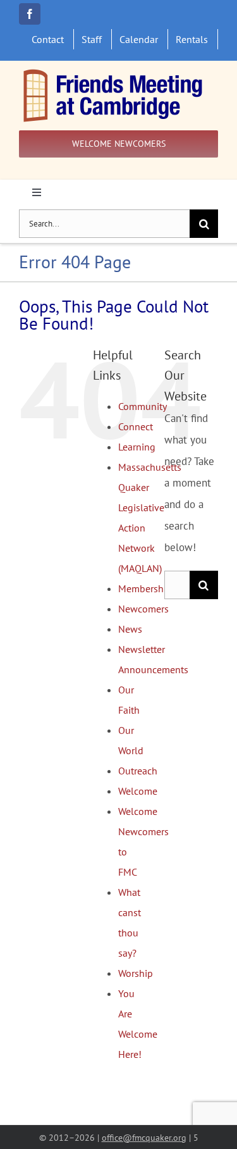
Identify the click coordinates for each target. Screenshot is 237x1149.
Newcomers (143, 608)
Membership (145, 588)
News (130, 629)
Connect (135, 426)
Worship (135, 973)
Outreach (137, 770)
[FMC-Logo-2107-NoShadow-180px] (114, 72)
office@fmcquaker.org (144, 1137)
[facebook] (29, 14)
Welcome (137, 791)
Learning (136, 446)
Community (142, 406)
